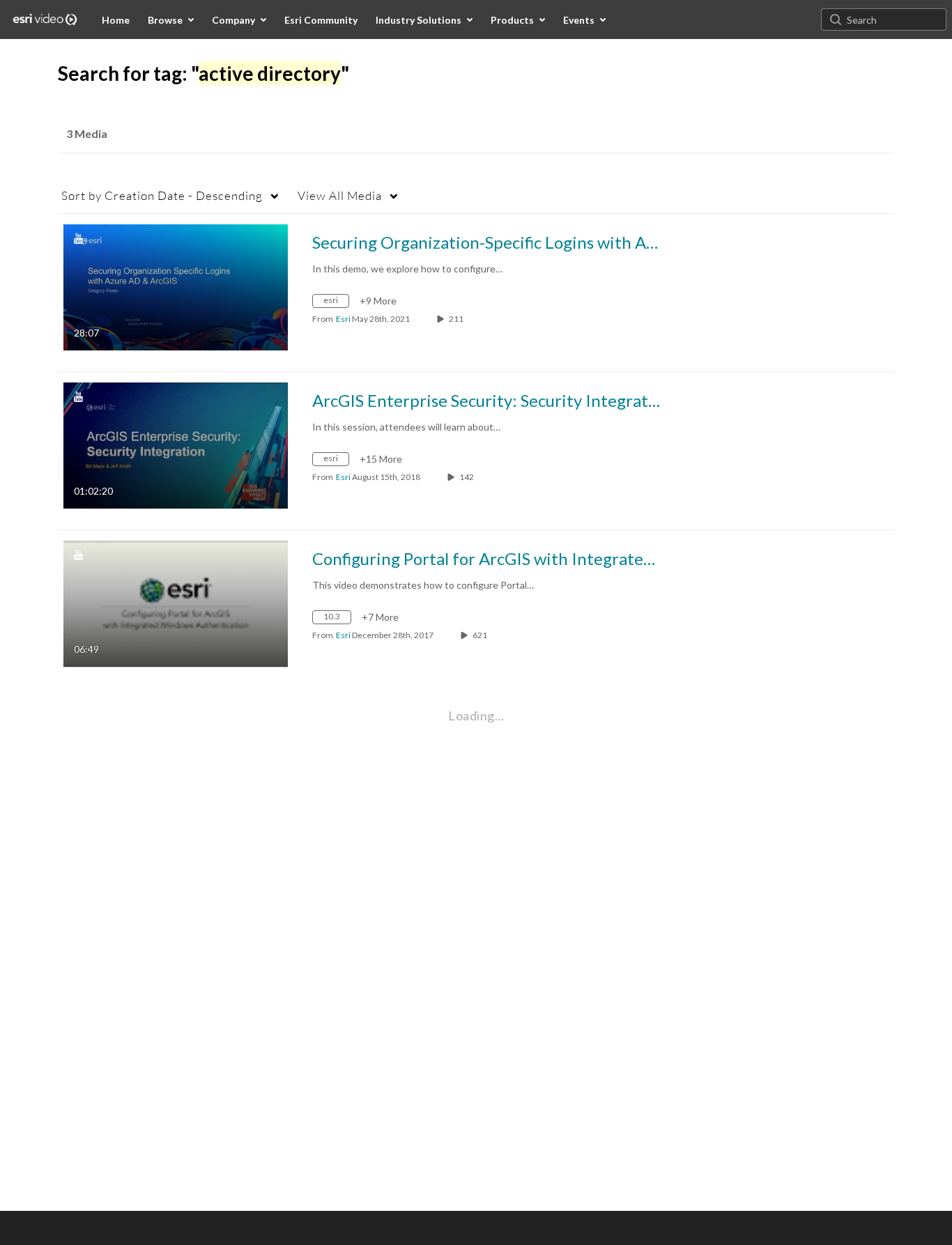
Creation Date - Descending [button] (162, 195)
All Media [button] (340, 195)
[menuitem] (115, 19)
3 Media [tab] (86, 133)
